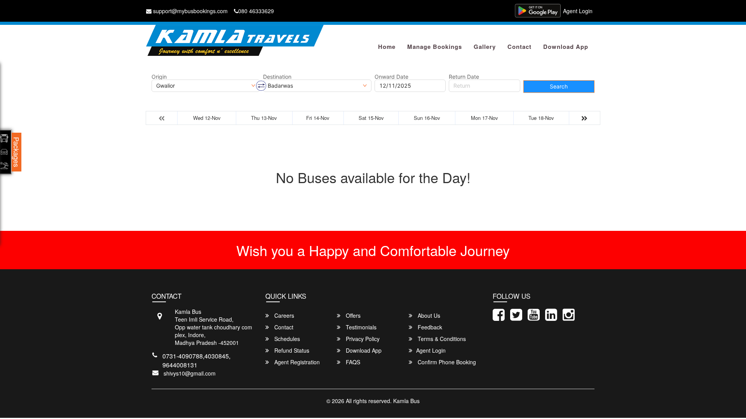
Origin (159, 77)
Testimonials (360, 327)
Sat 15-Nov (371, 117)
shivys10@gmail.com (190, 373)
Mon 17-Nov (484, 117)
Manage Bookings (434, 46)
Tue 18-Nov (541, 117)
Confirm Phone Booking (446, 362)
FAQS (352, 362)
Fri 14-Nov (317, 117)
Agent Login (578, 11)
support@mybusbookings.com (190, 11)
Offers (352, 315)
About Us (428, 315)
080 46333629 (256, 11)
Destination (277, 77)
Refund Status (291, 350)
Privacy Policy (362, 339)
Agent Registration (296, 362)
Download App (565, 46)
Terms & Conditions (441, 339)
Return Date (464, 77)
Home (387, 46)
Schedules (286, 339)
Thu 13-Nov (264, 117)
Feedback (429, 327)
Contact (519, 46)
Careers (283, 315)
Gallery (485, 46)
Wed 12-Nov (207, 117)
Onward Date (391, 77)
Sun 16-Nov (427, 117)
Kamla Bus (406, 401)
